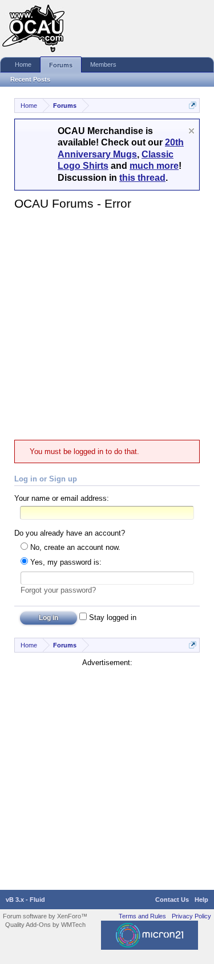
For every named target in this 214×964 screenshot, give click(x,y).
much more (154, 166)
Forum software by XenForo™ (45, 916)
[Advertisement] (107, 325)
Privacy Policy (191, 916)
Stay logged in (111, 617)
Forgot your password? (58, 590)
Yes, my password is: (65, 562)
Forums (60, 65)
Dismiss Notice (191, 131)
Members (103, 64)
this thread (142, 178)
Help (201, 899)
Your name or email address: (61, 498)
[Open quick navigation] (192, 105)
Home (23, 64)
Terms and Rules (142, 916)
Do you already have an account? (69, 533)
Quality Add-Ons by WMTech (45, 924)
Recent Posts (30, 79)
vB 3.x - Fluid (25, 899)
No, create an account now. (74, 547)
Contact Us (172, 899)
